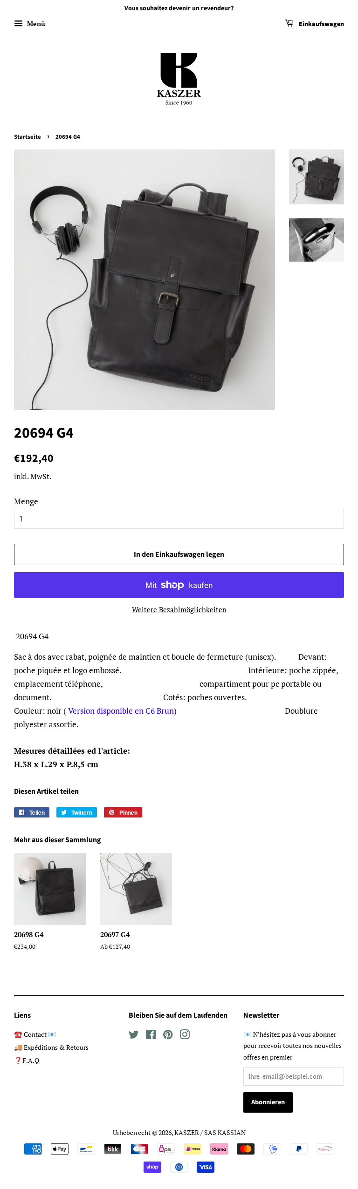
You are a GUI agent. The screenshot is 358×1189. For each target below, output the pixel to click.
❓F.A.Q (26, 1060)
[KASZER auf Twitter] (134, 1036)
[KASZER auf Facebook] (150, 1036)
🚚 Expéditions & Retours (51, 1047)
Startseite (27, 137)
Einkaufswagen (320, 24)
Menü (35, 23)
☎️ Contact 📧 (35, 1034)
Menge (26, 501)
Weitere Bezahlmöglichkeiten (179, 609)
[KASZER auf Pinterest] (168, 1036)
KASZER (186, 1132)
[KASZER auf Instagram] (184, 1036)
